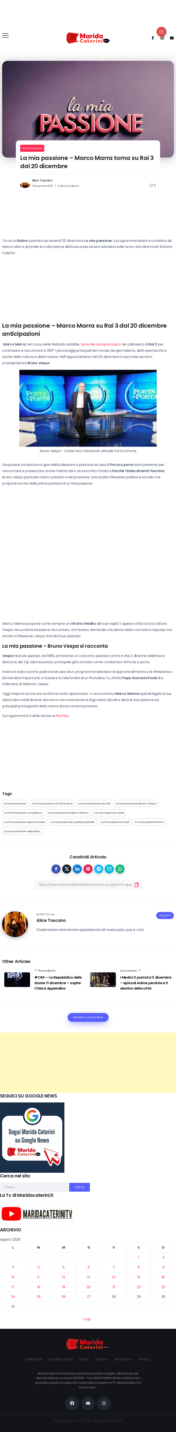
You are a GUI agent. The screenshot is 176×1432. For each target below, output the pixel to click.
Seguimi (165, 915)
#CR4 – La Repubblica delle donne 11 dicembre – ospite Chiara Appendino (58, 983)
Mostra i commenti (88, 1017)
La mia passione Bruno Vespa (136, 803)
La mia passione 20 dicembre (52, 803)
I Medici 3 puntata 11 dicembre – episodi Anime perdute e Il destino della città (145, 983)
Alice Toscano (42, 180)
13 (88, 1277)
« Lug (86, 1319)
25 (38, 1296)
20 (89, 1287)
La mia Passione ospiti (109, 813)
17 (13, 1287)
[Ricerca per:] (34, 1187)
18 (38, 1287)
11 (38, 1277)
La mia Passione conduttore (23, 813)
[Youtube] (170, 38)
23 (163, 1287)
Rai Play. (63, 715)
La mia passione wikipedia (22, 831)
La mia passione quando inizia (24, 822)
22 (139, 1287)
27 (89, 1296)
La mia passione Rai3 (115, 822)
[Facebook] (151, 38)
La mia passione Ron (149, 822)
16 (163, 1277)
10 (13, 1277)
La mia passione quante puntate (73, 822)
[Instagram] (160, 38)
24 (13, 1296)
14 (113, 1277)
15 (138, 1277)
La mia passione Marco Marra (68, 813)
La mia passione (15, 803)
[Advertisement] (88, 1063)
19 (63, 1287)
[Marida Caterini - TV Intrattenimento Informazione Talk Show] (88, 37)
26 (64, 1296)
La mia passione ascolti (94, 803)
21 (113, 1287)
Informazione (32, 148)
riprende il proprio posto (100, 344)
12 (63, 1277)
